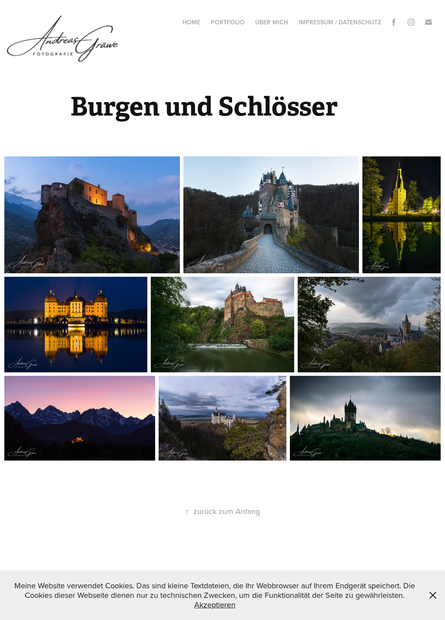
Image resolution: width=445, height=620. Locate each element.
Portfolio (228, 22)
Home (191, 22)
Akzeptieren (215, 604)
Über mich (271, 22)
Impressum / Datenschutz (340, 22)
